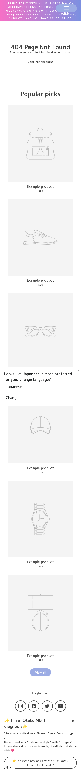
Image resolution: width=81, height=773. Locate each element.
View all (40, 672)
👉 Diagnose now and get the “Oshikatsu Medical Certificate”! (40, 763)
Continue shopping (40, 62)
